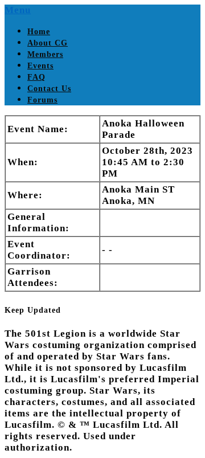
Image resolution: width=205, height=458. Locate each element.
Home (38, 31)
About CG (47, 43)
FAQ (36, 77)
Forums (42, 100)
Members (45, 54)
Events (40, 66)
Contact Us (49, 88)
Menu (18, 10)
